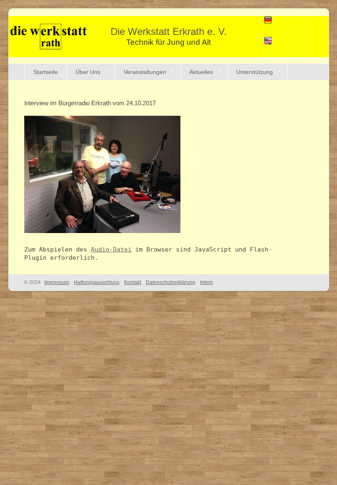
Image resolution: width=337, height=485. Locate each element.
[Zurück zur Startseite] (49, 35)
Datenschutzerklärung (170, 282)
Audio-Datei (111, 249)
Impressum (56, 282)
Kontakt (132, 282)
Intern (206, 282)
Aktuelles (201, 72)
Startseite (45, 72)
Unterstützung (254, 72)
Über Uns (88, 72)
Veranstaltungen (145, 72)
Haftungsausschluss (96, 282)
